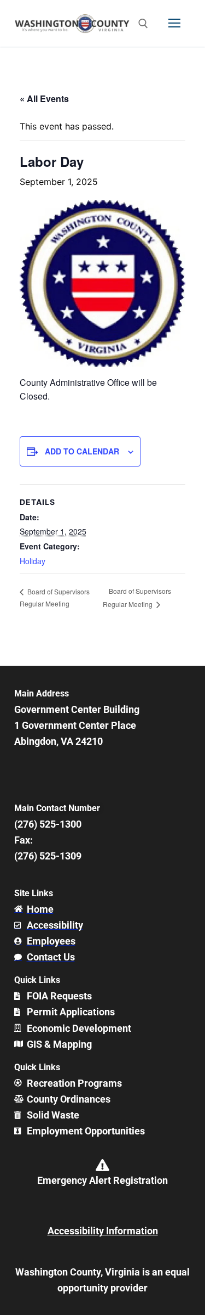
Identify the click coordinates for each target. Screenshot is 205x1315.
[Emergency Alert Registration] (103, 1165)
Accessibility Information (103, 1231)
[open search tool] (143, 24)
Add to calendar (82, 451)
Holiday (32, 560)
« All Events (44, 98)
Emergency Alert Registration (102, 1180)
